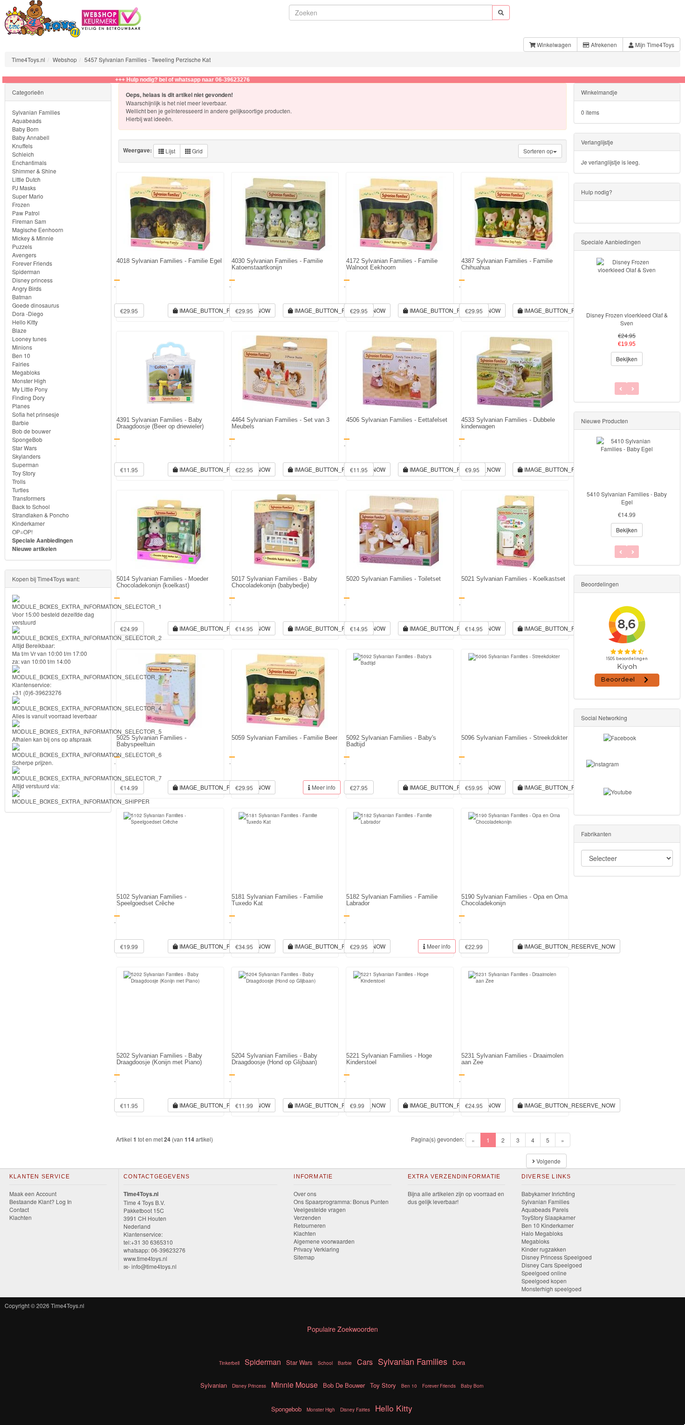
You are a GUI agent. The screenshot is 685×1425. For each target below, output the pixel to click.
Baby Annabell (30, 137)
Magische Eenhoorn (37, 230)
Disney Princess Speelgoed (556, 1257)
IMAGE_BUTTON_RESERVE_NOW (224, 310)
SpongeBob (27, 439)
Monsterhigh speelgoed (551, 1289)
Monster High (29, 381)
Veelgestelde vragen (320, 1209)
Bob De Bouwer (344, 1385)
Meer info (323, 787)
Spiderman (26, 271)
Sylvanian (213, 1385)
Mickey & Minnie (33, 238)
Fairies (20, 364)
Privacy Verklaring (316, 1249)
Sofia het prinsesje (35, 414)
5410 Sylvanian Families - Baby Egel (627, 498)
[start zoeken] (501, 12)
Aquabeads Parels (545, 1209)
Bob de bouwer (31, 431)
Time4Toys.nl (28, 59)
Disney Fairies (355, 1409)
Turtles (20, 490)
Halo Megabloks (542, 1233)
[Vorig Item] (633, 551)
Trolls (19, 481)
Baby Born (25, 129)
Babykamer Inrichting (548, 1194)
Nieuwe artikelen (34, 548)
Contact (19, 1209)
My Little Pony (30, 389)
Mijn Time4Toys (654, 44)
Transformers (28, 498)
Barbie (20, 423)
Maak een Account (32, 1194)
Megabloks (26, 372)
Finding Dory (28, 397)
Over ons (305, 1194)
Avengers (24, 255)
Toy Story (23, 473)
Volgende (548, 1161)
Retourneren (310, 1225)
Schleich (23, 154)
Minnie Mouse (294, 1384)
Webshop (65, 59)
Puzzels (22, 246)
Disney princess (32, 280)
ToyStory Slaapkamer (548, 1217)
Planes (21, 406)
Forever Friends (32, 263)
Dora (458, 1362)
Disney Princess (249, 1386)
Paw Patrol (26, 213)
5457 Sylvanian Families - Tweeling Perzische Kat (147, 59)
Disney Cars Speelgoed (551, 1265)
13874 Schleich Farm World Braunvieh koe (627, 319)
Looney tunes (29, 339)
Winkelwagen (553, 44)
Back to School (31, 506)
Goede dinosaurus (35, 305)
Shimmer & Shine (34, 171)
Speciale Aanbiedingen (42, 540)
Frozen (21, 204)
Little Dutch (26, 179)
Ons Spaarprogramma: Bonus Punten (341, 1201)
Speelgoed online (544, 1273)
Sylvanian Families (36, 112)
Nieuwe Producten (604, 421)
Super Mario (27, 196)
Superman (25, 464)
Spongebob (286, 1408)
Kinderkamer (28, 523)
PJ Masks (24, 188)
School (325, 1363)
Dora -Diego (27, 313)
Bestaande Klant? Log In (40, 1201)
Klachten (20, 1217)
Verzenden (307, 1217)
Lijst (169, 151)
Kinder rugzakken (543, 1249)
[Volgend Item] (621, 551)
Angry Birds (26, 288)
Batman (22, 297)
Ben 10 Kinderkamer (547, 1225)
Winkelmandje (599, 92)
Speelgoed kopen (544, 1281)
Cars (365, 1361)
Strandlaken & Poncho (40, 515)
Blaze (19, 330)
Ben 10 (21, 355)
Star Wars (24, 448)
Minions (22, 347)
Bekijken (626, 359)
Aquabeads (26, 120)
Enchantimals (29, 162)
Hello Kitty (25, 322)
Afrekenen (603, 44)
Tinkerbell (229, 1363)
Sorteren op (538, 151)
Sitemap (304, 1257)
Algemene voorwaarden (324, 1241)
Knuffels (22, 146)
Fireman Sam (29, 221)
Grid (197, 151)
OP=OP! (22, 532)
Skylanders (26, 456)
